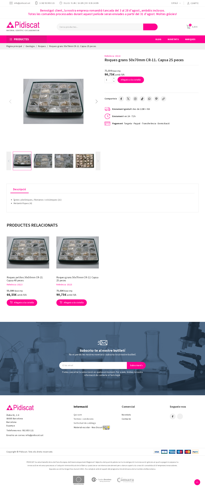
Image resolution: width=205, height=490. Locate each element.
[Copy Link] (163, 98)
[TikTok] (142, 98)
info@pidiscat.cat (22, 3)
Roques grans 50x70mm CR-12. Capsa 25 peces (77, 279)
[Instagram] (135, 98)
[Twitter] (128, 98)
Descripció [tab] (19, 189)
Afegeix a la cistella (131, 79)
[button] (96, 101)
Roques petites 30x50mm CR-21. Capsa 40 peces (25, 279)
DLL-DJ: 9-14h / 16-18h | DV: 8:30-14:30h (81, 3)
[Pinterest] (156, 98)
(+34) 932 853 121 (47, 3)
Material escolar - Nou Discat (88, 427)
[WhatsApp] (149, 98)
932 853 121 (28, 430)
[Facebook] (121, 98)
